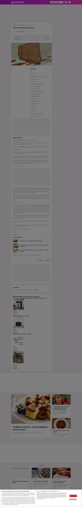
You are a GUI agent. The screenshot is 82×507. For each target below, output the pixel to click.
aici (4, 501)
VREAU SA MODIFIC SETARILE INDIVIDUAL (73, 499)
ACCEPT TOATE (73, 495)
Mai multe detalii (26, 495)
